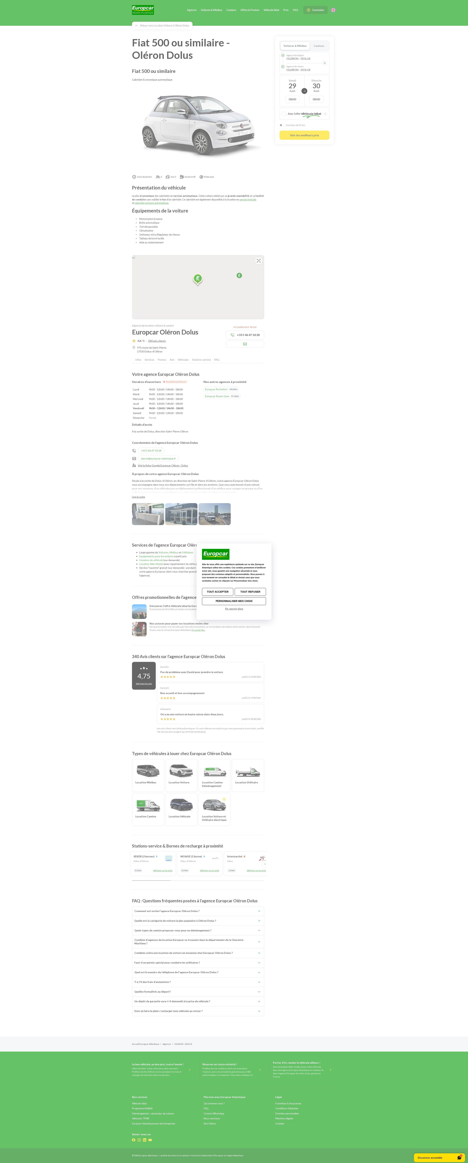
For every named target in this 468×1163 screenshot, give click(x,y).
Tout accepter (218, 591)
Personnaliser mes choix (234, 601)
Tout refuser (250, 591)
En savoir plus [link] (234, 608)
